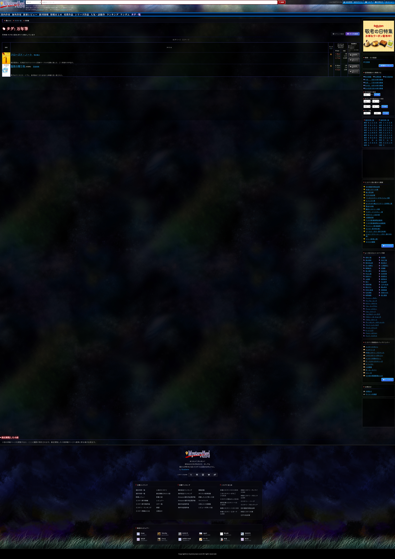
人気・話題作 (98, 14)
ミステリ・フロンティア (249, 505)
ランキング (113, 14)
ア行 (380, 122)
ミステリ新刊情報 (142, 500)
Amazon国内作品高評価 (187, 497)
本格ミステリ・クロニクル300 (249, 497)
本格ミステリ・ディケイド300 (249, 491)
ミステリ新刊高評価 (143, 504)
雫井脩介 (37, 55)
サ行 (380, 128)
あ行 (365, 122)
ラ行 (380, 143)
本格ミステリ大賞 (247, 512)
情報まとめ (56, 14)
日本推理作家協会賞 (248, 508)
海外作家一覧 (384, 120)
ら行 (365, 143)
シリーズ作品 (82, 14)
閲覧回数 (202, 490)
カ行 (380, 125)
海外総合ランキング (185, 493)
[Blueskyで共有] (209, 475)
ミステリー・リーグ (248, 501)
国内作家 (5, 14)
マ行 (380, 137)
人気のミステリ (161, 490)
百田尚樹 (36, 66)
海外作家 (16, 14)
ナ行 (380, 132)
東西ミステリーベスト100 (229, 508)
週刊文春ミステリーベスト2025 (228, 504)
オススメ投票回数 (205, 493)
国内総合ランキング (185, 490)
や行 (365, 140)
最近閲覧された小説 (163, 493)
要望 (157, 507)
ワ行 (380, 145)
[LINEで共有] (203, 475)
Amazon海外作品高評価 (187, 500)
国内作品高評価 (183, 504)
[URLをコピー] (215, 475)
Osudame (185, 469)
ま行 (365, 137)
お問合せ (159, 511)
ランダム (125, 14)
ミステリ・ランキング (143, 507)
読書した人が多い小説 (206, 497)
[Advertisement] (181, 105)
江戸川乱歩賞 (245, 515)
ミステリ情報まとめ (143, 511)
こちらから (39, 10)
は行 (365, 135)
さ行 (365, 128)
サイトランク (203, 500)
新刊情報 (44, 14)
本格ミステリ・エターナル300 (228, 513)
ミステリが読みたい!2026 (229, 499)
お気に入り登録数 (205, 504)
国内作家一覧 (369, 120)
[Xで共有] (191, 475)
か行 (365, 125)
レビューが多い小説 (206, 507)
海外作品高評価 (183, 507)
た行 (365, 130)
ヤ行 (380, 140)
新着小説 (159, 497)
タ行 (380, 130)
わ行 (365, 145)
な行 (365, 132)
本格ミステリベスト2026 (229, 490)
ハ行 (380, 135)
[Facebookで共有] (197, 475)
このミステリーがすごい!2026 (228, 494)
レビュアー (160, 500)
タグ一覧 (136, 14)
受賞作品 (68, 14)
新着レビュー (30, 14)
